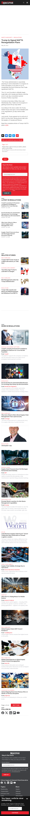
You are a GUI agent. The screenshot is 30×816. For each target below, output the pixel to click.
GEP (5, 472)
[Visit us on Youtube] (18, 712)
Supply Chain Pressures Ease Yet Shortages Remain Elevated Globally (10, 233)
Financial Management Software (10, 347)
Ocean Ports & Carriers (7, 690)
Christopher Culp (6, 445)
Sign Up (6, 193)
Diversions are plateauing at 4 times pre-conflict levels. (14, 698)
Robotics (4, 594)
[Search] (23, 2)
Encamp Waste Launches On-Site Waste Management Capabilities (13, 502)
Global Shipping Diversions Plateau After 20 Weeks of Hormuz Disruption (14, 692)
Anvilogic (7, 418)
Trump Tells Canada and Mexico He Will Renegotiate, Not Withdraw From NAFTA (9, 291)
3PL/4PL (3, 532)
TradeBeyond (8, 632)
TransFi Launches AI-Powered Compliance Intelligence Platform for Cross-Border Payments (10, 204)
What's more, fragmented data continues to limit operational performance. (14, 572)
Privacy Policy (18, 190)
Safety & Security (6, 37)
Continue (15, 812)
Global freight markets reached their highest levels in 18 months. (14, 635)
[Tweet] (13, 135)
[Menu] (27, 2)
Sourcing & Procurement (8, 267)
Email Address (7, 171)
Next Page (16, 705)
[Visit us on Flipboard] (14, 712)
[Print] (2, 135)
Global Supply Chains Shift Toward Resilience (11, 629)
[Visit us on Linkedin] (10, 712)
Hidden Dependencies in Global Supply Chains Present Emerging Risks (13, 660)
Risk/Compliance (5, 257)
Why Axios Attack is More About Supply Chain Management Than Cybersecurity (9, 224)
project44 (7, 695)
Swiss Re (6, 663)
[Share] (6, 135)
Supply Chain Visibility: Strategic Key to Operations (13, 566)
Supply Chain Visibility (7, 564)
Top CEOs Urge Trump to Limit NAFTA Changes (9, 270)
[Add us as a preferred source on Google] (17, 135)
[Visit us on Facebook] (2, 712)
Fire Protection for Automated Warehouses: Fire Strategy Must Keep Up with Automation (10, 214)
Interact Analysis (9, 600)
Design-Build (4, 381)
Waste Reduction (6, 499)
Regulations (18, 37)
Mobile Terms (8, 190)
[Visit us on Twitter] (6, 712)
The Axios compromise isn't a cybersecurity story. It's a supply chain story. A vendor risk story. (14, 421)
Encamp (6, 505)
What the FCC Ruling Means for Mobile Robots (13, 597)
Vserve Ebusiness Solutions (12, 569)
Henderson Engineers (10, 386)
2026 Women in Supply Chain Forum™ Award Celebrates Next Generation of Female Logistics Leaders (14, 535)
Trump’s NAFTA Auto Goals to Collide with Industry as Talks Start (10, 261)
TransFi (6, 354)
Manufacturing (5, 467)
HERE (6, 125)
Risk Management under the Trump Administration (9, 280)
